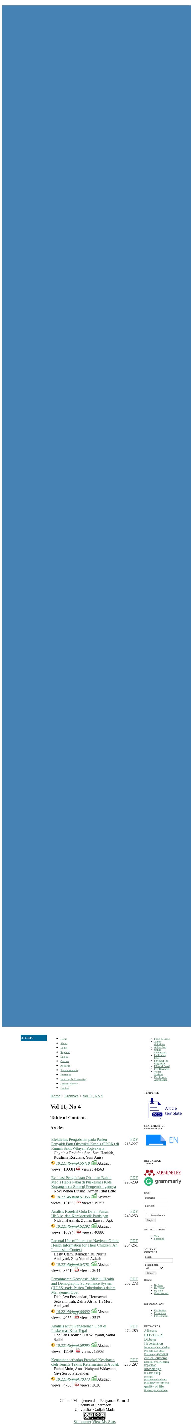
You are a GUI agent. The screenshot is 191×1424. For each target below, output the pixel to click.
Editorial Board (162, 1066)
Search (64, 1056)
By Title (158, 1290)
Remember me (158, 1215)
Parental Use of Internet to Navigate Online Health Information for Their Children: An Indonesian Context (85, 1245)
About (63, 1043)
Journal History (69, 1083)
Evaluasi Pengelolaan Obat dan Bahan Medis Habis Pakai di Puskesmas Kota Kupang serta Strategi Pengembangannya (83, 1182)
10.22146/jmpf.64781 (73, 1264)
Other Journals (161, 1293)
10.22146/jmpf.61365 (73, 1197)
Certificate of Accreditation (160, 1078)
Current (64, 1061)
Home (63, 1039)
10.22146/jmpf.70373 (73, 1379)
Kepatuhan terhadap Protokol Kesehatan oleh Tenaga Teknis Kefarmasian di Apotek (85, 1362)
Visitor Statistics (158, 1073)
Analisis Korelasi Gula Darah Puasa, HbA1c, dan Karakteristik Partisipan (80, 1213)
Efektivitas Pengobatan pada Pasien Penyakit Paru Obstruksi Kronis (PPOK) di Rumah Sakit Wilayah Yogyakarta (85, 1143)
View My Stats (104, 1422)
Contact (64, 1088)
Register (65, 1052)
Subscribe (159, 1238)
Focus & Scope (162, 1039)
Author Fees (160, 1047)
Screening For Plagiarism (161, 1062)
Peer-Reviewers (161, 1069)
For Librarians (161, 1316)
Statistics (65, 1074)
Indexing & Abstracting (73, 1079)
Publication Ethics (160, 1056)
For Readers (160, 1310)
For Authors (160, 1313)
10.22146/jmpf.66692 (73, 1312)
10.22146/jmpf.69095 (73, 1345)
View (156, 1236)
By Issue (158, 1285)
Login (63, 1047)
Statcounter (82, 1422)
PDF (134, 1139)
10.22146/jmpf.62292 (73, 1226)
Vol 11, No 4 (93, 1096)
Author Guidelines (159, 1043)
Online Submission (160, 1051)
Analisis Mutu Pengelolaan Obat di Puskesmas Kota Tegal (78, 1328)
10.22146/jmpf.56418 (73, 1163)
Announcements (69, 1070)
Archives (65, 1065)
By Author (159, 1287)
